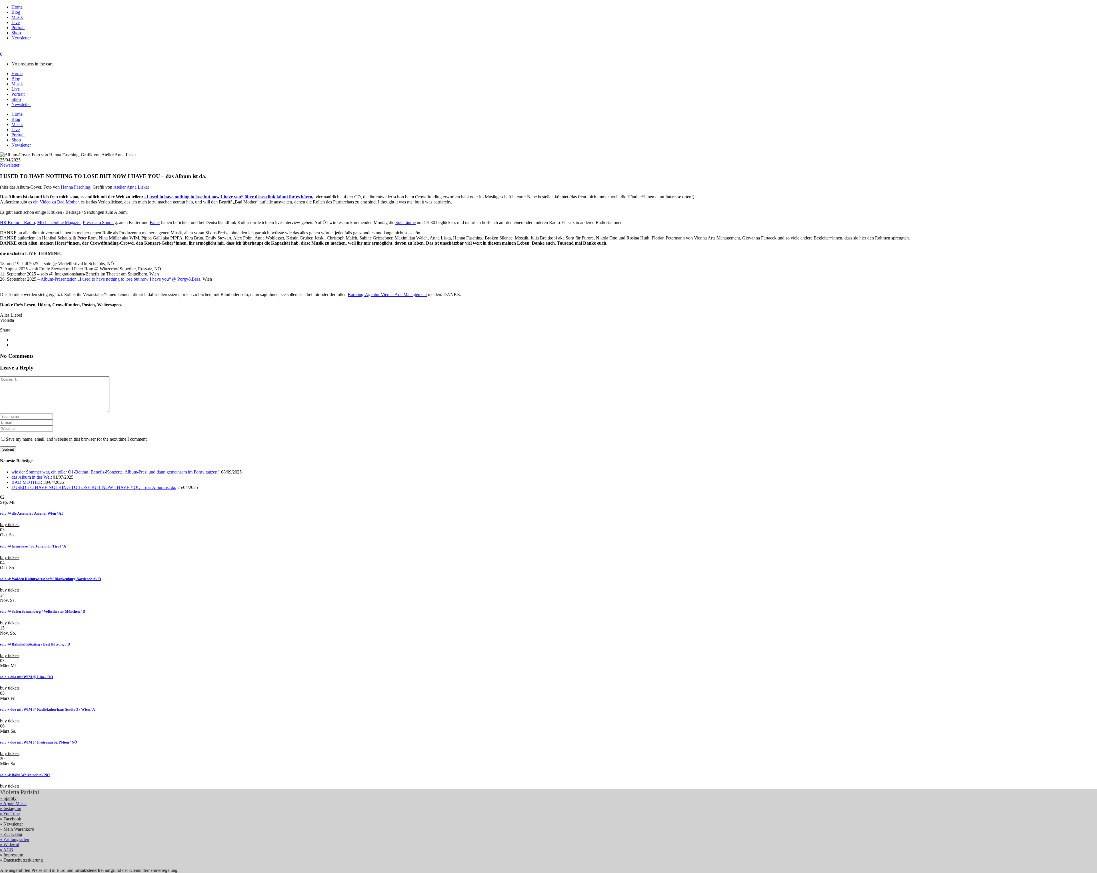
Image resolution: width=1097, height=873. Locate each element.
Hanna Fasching (75, 187)
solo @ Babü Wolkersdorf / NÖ (25, 775)
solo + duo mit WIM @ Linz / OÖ (26, 677)
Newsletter (9, 165)
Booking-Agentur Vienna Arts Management (387, 294)
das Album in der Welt (31, 477)
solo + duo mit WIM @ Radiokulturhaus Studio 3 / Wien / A (47, 709)
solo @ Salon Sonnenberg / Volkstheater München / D (42, 611)
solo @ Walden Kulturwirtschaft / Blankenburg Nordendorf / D (50, 579)
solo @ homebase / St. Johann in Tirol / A (33, 546)
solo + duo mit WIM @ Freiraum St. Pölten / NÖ (38, 742)
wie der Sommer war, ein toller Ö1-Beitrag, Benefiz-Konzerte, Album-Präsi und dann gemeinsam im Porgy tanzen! (115, 472)
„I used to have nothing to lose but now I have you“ (193, 196)
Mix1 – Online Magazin (59, 222)
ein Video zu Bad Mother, (56, 201)
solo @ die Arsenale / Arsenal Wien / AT (31, 513)
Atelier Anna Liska (130, 187)
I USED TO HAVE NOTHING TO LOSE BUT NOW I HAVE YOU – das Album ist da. (93, 487)
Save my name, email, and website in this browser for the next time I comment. (77, 439)
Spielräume (405, 222)
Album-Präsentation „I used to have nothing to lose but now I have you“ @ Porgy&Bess (120, 279)
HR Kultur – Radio (17, 222)
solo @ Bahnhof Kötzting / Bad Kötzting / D (35, 644)
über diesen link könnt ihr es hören (278, 196)
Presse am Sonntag (100, 222)
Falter (155, 222)
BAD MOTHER (26, 482)
